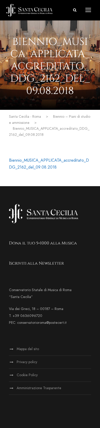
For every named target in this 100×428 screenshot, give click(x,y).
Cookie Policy (27, 375)
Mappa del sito (28, 349)
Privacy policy (27, 362)
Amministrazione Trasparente (39, 388)
